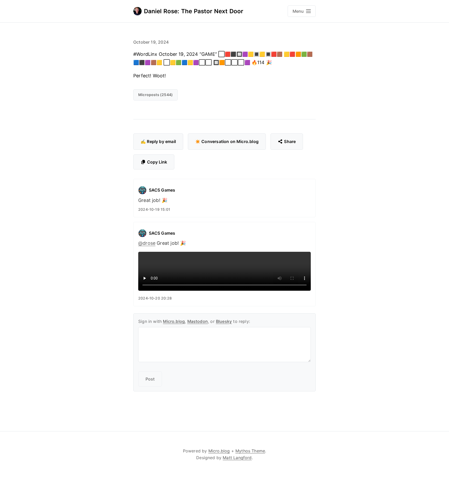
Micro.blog (174, 321)
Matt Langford (237, 457)
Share (290, 141)
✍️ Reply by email (158, 141)
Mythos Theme (250, 450)
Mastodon (197, 321)
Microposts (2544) (155, 94)
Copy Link (157, 162)
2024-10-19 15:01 (154, 209)
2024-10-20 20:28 (155, 298)
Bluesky (224, 321)
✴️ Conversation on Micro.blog (227, 141)
